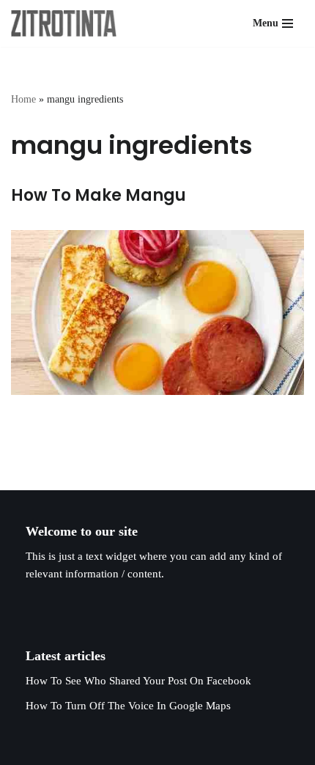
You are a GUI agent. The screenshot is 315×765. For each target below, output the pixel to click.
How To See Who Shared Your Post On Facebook (138, 681)
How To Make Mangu (98, 195)
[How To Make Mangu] (157, 312)
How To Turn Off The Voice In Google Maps (128, 706)
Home (23, 99)
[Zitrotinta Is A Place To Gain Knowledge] (67, 23)
